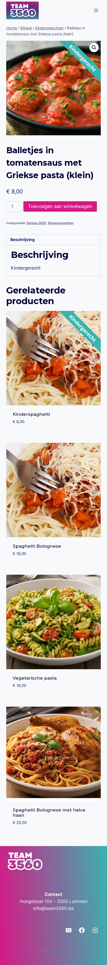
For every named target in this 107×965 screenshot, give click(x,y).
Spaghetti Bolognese (37, 546)
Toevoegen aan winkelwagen (60, 206)
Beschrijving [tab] (22, 239)
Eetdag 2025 (36, 223)
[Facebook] (82, 930)
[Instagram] (95, 930)
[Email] (68, 930)
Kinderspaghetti (31, 414)
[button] (94, 47)
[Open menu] (96, 10)
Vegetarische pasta (35, 678)
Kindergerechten (60, 223)
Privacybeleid (53, 950)
